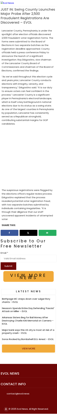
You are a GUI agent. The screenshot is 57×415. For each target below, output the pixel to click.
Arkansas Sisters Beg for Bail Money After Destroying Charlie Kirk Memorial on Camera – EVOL (28, 320)
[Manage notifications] (5, 409)
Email (4, 252)
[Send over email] (48, 233)
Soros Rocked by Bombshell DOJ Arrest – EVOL (28, 339)
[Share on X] (29, 233)
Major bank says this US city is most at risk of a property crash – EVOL (28, 331)
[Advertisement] (28, 157)
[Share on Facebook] (10, 233)
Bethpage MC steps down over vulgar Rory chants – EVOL (26, 300)
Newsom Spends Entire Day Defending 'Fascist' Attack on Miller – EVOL (28, 310)
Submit (8, 266)
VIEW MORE (28, 348)
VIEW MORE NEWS (28, 276)
